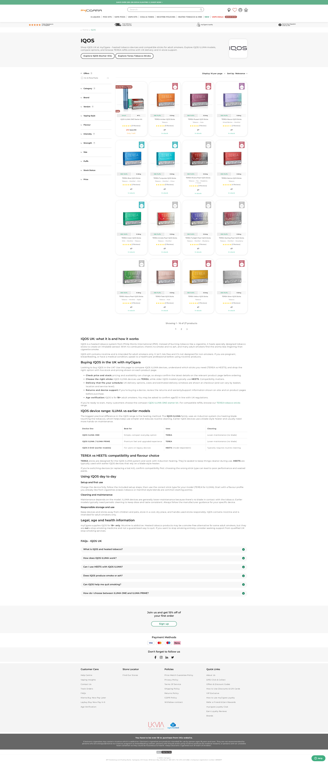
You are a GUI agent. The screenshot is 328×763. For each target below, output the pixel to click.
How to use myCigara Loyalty (220, 698)
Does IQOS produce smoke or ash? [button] (103, 575)
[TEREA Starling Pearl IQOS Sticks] (231, 216)
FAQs (83, 693)
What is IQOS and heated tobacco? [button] (103, 549)
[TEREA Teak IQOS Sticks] (164, 274)
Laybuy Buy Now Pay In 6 (93, 702)
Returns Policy (172, 693)
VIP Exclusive (212, 693)
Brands (209, 716)
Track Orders (87, 689)
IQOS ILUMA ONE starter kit (163, 402)
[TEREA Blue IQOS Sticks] (131, 155)
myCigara (167, 758)
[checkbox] (95, 78)
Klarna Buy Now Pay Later (93, 698)
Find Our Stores (130, 675)
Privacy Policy (171, 680)
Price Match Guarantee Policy (179, 675)
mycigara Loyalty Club (217, 707)
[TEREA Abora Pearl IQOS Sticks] (131, 274)
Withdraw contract (174, 702)
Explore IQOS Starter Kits (98, 56)
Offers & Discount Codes (218, 684)
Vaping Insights (88, 680)
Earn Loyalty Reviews (216, 711)
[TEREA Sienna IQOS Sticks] (231, 155)
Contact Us (86, 684)
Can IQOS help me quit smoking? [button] (102, 584)
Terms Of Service (173, 684)
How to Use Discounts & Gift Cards (223, 689)
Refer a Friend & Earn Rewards (221, 702)
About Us (210, 675)
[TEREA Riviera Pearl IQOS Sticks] (198, 155)
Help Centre (86, 675)
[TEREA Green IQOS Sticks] (131, 216)
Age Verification (88, 707)
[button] (95, 17)
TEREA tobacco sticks (228, 402)
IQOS (93, 30)
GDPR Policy (171, 698)
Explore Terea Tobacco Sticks (134, 56)
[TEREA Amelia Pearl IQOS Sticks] (164, 216)
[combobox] (165, 9)
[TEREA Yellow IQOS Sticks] (198, 274)
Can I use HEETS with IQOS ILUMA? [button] (103, 566)
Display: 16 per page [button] (212, 73)
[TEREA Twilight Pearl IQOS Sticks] (198, 216)
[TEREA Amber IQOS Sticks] (164, 97)
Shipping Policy (172, 689)
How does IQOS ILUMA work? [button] (100, 558)
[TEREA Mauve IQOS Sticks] (231, 97)
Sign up (164, 623)
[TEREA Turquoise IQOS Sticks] (164, 155)
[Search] (201, 9)
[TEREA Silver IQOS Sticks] (231, 274)
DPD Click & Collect (215, 680)
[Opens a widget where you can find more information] (318, 758)
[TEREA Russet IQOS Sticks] (198, 97)
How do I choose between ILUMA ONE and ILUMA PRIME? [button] (116, 593)
